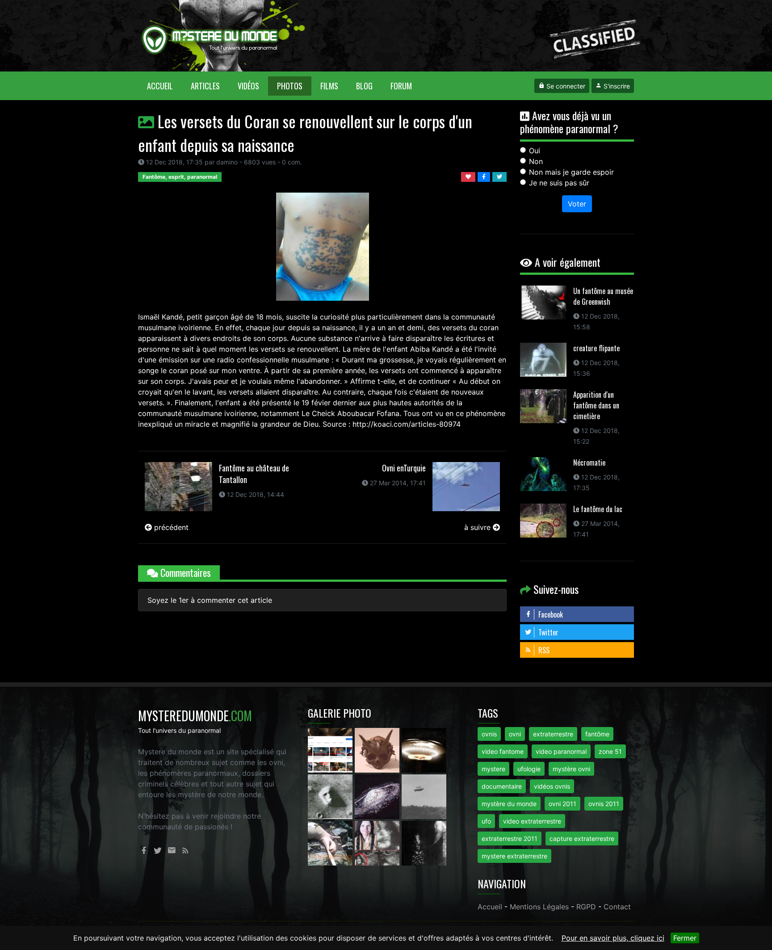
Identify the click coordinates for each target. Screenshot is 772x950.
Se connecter (565, 86)
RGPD (586, 906)
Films (329, 86)
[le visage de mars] (331, 795)
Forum (401, 86)
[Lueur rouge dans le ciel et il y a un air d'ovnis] (424, 749)
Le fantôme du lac (597, 509)
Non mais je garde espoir (571, 172)
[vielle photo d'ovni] (424, 795)
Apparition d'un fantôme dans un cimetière (596, 405)
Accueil (164, 86)
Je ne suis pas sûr (559, 182)
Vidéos (248, 86)
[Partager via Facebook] (485, 176)
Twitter (547, 632)
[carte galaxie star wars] (378, 795)
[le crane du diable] (378, 749)
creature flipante (596, 348)
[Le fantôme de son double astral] (424, 842)
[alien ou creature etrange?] (331, 842)
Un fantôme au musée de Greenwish (603, 296)
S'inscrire (616, 86)
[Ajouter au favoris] (469, 176)
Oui (534, 150)
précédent (170, 527)
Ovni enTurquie (404, 468)
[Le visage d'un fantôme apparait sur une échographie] (378, 842)
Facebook (550, 614)
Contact (617, 906)
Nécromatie (589, 462)
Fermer (684, 937)
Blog (364, 86)
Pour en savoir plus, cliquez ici (613, 937)
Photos (289, 86)
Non (536, 161)
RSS (543, 650)
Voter (577, 203)
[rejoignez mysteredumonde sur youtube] (331, 749)
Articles (205, 86)
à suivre (478, 527)
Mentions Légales (539, 906)
